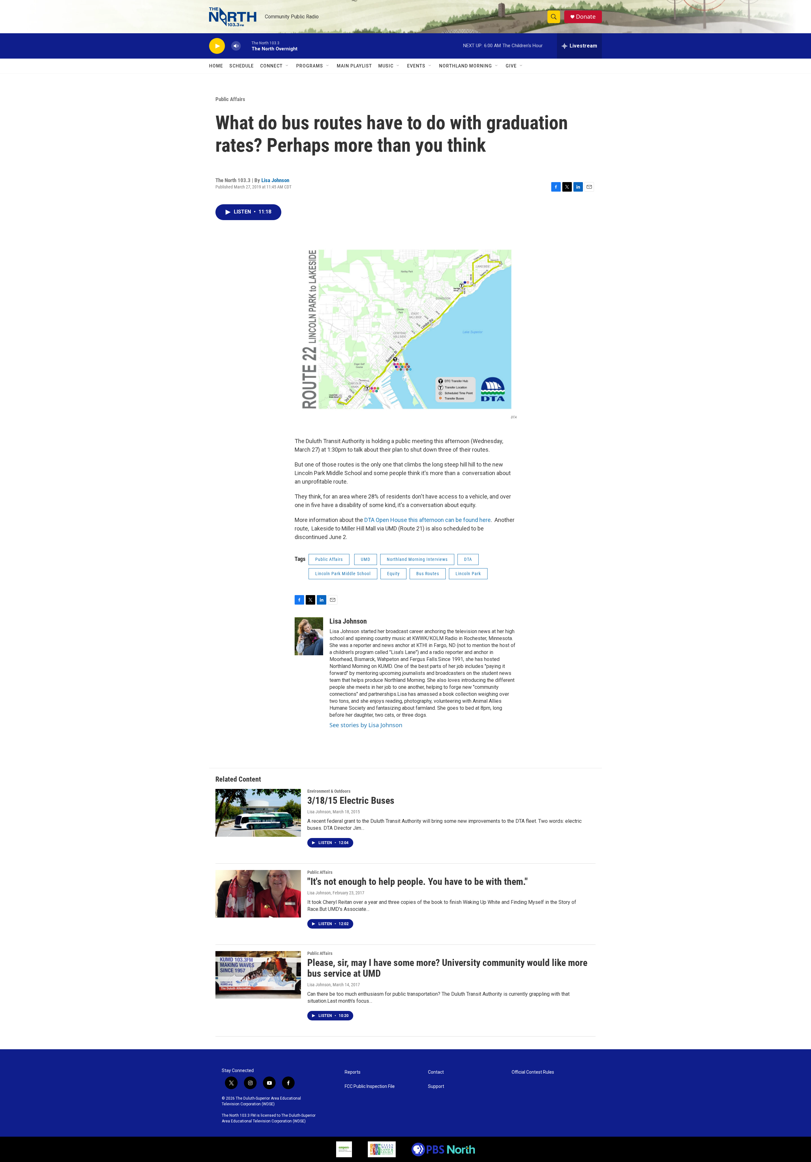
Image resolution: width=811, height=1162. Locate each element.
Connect (271, 65)
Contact (436, 1072)
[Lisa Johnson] (309, 636)
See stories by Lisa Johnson (365, 725)
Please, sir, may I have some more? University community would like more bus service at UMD (447, 968)
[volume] (236, 46)
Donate (586, 16)
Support (436, 1086)
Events (416, 65)
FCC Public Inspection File (370, 1086)
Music (385, 65)
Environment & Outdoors (328, 791)
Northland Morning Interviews (417, 559)
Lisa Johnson (275, 180)
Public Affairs (230, 99)
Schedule (241, 65)
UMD (365, 559)
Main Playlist (354, 65)
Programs (309, 65)
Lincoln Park (468, 573)
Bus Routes (427, 573)
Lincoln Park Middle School (343, 573)
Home (216, 65)
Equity (393, 573)
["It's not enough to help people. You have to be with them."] (258, 894)
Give (511, 65)
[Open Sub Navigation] (287, 65)
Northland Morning (465, 65)
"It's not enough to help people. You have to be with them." (417, 881)
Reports (353, 1072)
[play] (217, 46)
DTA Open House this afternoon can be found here (427, 520)
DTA (468, 559)
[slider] (246, 45)
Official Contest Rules (533, 1072)
